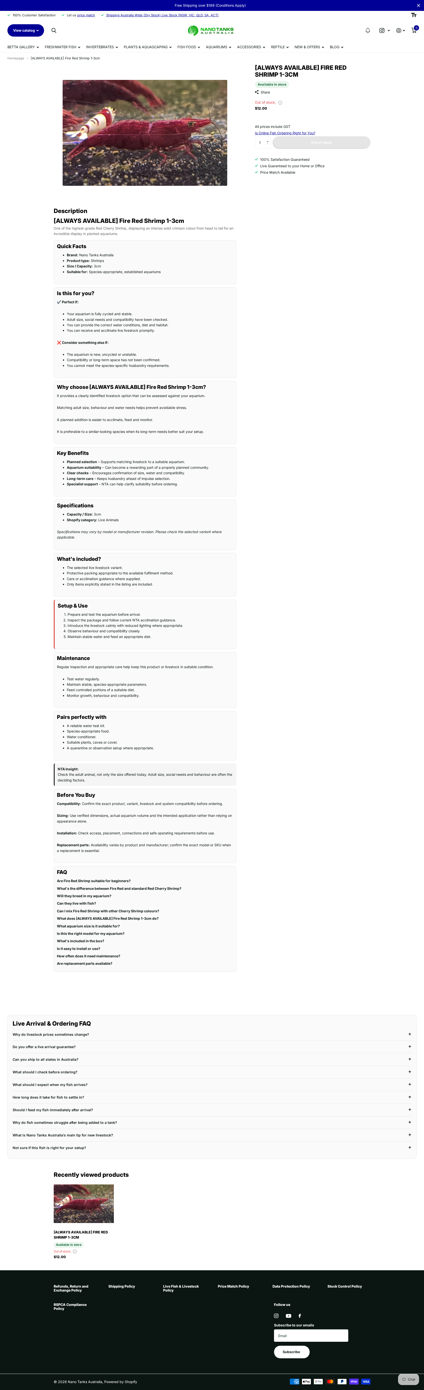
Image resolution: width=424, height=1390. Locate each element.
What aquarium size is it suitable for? (88, 926)
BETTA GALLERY (21, 47)
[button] (367, 30)
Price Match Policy (233, 1286)
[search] (53, 30)
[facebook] (300, 1316)
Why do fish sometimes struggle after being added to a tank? (65, 1122)
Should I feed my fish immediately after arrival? (53, 1110)
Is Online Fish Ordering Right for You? (285, 133)
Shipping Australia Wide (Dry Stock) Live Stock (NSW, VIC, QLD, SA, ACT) (162, 15)
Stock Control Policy (344, 1286)
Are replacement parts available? (84, 963)
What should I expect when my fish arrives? (50, 1085)
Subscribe (292, 1352)
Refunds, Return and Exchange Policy (71, 1288)
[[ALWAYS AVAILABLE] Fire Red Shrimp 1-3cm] (84, 1203)
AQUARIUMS (216, 47)
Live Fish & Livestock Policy (181, 1288)
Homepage (15, 58)
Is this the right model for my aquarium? (91, 933)
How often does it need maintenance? (88, 956)
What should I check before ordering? (45, 1072)
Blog (334, 47)
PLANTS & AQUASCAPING (146, 47)
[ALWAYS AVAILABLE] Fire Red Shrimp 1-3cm (81, 1234)
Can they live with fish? (76, 903)
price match (86, 15)
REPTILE (278, 47)
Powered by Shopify (120, 1382)
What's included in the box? (80, 941)
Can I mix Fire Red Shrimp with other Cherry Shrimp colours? (108, 911)
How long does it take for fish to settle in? (48, 1097)
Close (418, 5)
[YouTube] (288, 1316)
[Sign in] (400, 30)
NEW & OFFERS (307, 47)
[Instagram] (276, 1316)
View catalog (24, 30)
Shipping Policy (121, 1286)
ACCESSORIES (249, 47)
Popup (280, 102)
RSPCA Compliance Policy (70, 1306)
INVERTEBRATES (100, 47)
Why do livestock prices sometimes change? (51, 1034)
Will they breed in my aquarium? (84, 896)
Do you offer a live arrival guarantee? (44, 1047)
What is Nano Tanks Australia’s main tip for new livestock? (63, 1135)
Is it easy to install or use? (78, 948)
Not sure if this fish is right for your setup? (49, 1148)
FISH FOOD (186, 47)
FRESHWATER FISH (60, 47)
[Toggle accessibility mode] (414, 15)
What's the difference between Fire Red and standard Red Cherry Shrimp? (119, 888)
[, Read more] (384, 30)
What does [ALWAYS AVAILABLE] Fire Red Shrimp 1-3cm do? (108, 918)
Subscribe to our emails (294, 1325)
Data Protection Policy (291, 1286)
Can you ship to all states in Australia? (45, 1059)
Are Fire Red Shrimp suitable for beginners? (94, 881)
